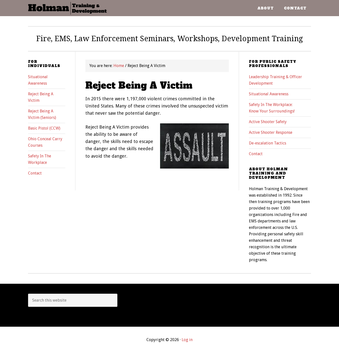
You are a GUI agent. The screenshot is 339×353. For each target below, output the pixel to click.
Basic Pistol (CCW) (44, 128)
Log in (187, 339)
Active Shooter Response (270, 132)
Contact (256, 153)
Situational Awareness (268, 94)
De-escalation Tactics (267, 143)
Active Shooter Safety (268, 121)
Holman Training (67, 8)
